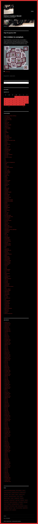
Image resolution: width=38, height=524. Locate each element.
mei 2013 (6, 424)
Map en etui (7, 223)
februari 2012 (7, 443)
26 (5, 104)
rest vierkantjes (7, 261)
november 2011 (7, 447)
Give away (6, 173)
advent (23, 490)
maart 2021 (7, 335)
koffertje (6, 206)
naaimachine (7, 238)
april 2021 (6, 334)
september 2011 (7, 450)
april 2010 (6, 472)
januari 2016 (7, 406)
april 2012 (6, 441)
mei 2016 (6, 401)
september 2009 (8, 481)
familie (6, 163)
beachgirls (6, 132)
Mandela (6, 221)
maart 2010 (7, 473)
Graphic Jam (7, 175)
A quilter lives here (8, 119)
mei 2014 (6, 409)
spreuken (6, 279)
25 (26, 102)
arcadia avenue (22, 492)
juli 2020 (6, 345)
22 (16, 102)
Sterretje (6, 282)
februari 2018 (7, 381)
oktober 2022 (7, 322)
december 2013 (7, 415)
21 (12, 102)
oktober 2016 (7, 394)
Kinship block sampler (9, 199)
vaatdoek (14, 509)
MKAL (6, 233)
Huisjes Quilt (16, 498)
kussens (6, 208)
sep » (24, 106)
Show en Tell (7, 270)
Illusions (6, 185)
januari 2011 (7, 460)
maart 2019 (7, 366)
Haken (6, 176)
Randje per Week (8, 260)
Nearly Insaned (7, 239)
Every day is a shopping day (10, 162)
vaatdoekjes (7, 301)
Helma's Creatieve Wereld (12, 16)
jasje (5, 186)
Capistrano (7, 148)
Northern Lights (8, 243)
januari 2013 (7, 429)
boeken (6, 141)
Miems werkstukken (8, 226)
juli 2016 (6, 398)
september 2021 (8, 331)
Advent (6, 120)
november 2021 (7, 330)
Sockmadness (7, 273)
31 (23, 104)
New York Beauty (8, 241)
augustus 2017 (7, 388)
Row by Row (7, 264)
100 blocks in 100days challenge (10, 115)
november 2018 (7, 371)
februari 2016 (7, 405)
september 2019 (8, 358)
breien (6, 145)
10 (23, 98)
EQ (5, 159)
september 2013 (7, 419)
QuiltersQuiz (7, 256)
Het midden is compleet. (14, 37)
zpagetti (6, 312)
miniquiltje (7, 232)
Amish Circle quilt (8, 124)
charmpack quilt (8, 149)
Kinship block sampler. (9, 201)
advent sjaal (7, 122)
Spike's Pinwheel (8, 278)
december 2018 (7, 370)
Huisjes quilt (7, 184)
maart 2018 (7, 380)
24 (23, 102)
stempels (6, 281)
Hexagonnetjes (7, 180)
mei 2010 (6, 471)
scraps (6, 268)
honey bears (7, 181)
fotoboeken (7, 166)
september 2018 (8, 374)
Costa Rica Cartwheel (8, 154)
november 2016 (7, 393)
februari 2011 (7, 459)
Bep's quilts (7, 135)
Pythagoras (7, 252)
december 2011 (7, 446)
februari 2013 (7, 428)
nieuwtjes (6, 242)
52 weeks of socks (8, 118)
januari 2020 (7, 353)
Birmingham (7, 136)
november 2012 (7, 432)
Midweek (22, 500)
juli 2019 (6, 361)
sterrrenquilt (7, 283)
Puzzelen (6, 251)
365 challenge (18, 490)
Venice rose (7, 304)
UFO (5, 299)
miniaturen (7, 228)
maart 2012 (7, 442)
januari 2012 (7, 445)
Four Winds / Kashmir (9, 167)
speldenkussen (7, 276)
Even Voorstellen (7, 518)
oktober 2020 (7, 341)
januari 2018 (7, 383)
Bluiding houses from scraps (10, 140)
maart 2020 (7, 350)
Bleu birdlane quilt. (8, 137)
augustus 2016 (7, 397)
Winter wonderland (8, 308)
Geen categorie (7, 171)
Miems (26, 500)
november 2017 (7, 384)
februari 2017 (7, 392)
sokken (6, 274)
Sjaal (5, 272)
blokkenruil (7, 139)
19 (5, 102)
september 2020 (8, 343)
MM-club (6, 234)
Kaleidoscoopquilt (8, 192)
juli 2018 (6, 376)
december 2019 (7, 354)
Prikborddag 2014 (8, 250)
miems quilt (6, 502)
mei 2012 (6, 440)
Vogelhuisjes (7, 305)
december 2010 (7, 462)
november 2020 (7, 340)
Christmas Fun (7, 150)
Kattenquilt (7, 195)
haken (12, 498)
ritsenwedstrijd (7, 263)
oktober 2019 (7, 357)
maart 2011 (7, 458)
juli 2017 (6, 389)
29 (16, 104)
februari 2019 (7, 367)
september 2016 (8, 396)
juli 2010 (6, 468)
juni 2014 (6, 407)
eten (18, 496)
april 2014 (6, 410)
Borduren (6, 142)
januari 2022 (7, 327)
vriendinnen (7, 307)
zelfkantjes (7, 310)
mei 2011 (6, 455)
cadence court (7, 146)
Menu (32, 11)
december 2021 (7, 328)
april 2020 (6, 349)
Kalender (6, 193)
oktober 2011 (7, 449)
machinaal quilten (8, 220)
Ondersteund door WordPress (16, 521)
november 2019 (7, 356)
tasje (5, 287)
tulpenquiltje (7, 294)
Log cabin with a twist (9, 216)
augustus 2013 (7, 420)
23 (19, 102)
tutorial (6, 295)
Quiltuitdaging (7, 257)
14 (12, 100)
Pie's (5, 247)
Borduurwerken (7, 144)
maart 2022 (7, 326)
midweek (6, 224)
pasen (6, 246)
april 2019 (6, 365)
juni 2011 (6, 454)
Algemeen (6, 123)
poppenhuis (7, 248)
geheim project (7, 172)
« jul (9, 106)
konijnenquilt (7, 207)
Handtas (6, 177)
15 (16, 100)
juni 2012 (6, 438)
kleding (6, 202)
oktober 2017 (7, 385)
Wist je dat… (7, 309)
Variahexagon (7, 303)
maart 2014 (7, 411)
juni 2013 (6, 423)
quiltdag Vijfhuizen (8, 254)
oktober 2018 (7, 372)
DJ (5, 158)
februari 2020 (7, 352)
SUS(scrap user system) (9, 286)
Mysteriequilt (7, 237)
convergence (7, 153)
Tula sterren (7, 292)
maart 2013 (7, 427)
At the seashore (7, 128)
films (6, 164)
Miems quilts (7, 225)
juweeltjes (6, 190)
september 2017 (7, 387)
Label (6, 211)
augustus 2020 (7, 344)
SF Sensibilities (7, 269)
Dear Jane (6, 155)
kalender (21, 498)
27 (9, 104)
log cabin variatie (8, 215)
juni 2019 (6, 362)
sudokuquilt (7, 285)
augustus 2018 (7, 375)
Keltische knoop (8, 197)
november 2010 (7, 463)
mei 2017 (6, 390)
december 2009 (7, 477)
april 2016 (6, 402)
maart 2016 (7, 403)
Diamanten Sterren (8, 157)
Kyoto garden (7, 210)
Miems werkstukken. (13, 502)
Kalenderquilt (7, 194)
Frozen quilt (7, 170)
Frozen (6, 168)
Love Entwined (7, 217)
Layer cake (7, 212)
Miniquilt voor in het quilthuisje (10, 229)
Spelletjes (6, 277)
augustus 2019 (7, 359)
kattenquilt (6, 500)
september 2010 (8, 465)
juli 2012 (6, 437)
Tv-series (6, 296)
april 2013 (6, 425)
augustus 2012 (7, 436)
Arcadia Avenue (7, 127)
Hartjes (6, 179)
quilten (6, 255)
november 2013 (7, 416)
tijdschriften (7, 291)
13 (9, 100)
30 (19, 104)
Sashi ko (6, 265)
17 (23, 100)
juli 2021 (6, 332)
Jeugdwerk (7, 189)
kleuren (6, 203)
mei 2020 (6, 348)
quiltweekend (7, 259)
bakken (6, 131)
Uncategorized (7, 300)
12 (5, 100)
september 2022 (8, 323)
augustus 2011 (7, 451)
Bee (5, 133)
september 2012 (8, 434)
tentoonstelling (7, 290)
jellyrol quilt (7, 188)
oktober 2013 (7, 418)
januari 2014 (7, 414)
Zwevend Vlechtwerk (8, 313)
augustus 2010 (7, 467)
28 (12, 104)
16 (19, 100)
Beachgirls (6, 494)
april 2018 (6, 379)
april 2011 (6, 456)
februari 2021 (7, 336)
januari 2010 (7, 476)
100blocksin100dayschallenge (9, 490)
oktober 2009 (7, 480)
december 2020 (7, 339)
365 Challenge (7, 117)
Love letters (7, 219)
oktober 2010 (7, 464)
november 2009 (8, 478)
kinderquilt (7, 198)
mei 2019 (6, 363)
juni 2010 (6, 469)
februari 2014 (7, 412)
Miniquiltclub (7, 230)
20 (9, 102)
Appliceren (7, 126)
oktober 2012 (7, 433)
